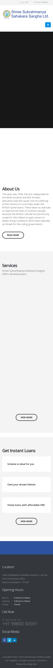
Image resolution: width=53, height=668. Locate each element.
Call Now (20, 167)
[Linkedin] (14, 640)
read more (13, 235)
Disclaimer (41, 660)
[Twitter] (9, 640)
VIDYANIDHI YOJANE (17, 142)
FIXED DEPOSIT (23, 283)
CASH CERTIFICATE (25, 300)
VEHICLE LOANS (23, 369)
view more (26, 417)
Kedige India (32, 664)
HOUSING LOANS (24, 389)
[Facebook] (4, 640)
